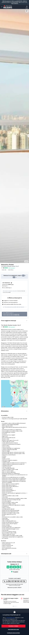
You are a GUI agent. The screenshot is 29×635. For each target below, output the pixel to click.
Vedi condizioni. (14, 3)
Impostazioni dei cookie (13, 629)
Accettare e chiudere (13, 626)
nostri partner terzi (10, 617)
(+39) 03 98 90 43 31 (15, 581)
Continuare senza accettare (13, 632)
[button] (2, 7)
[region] (14, 624)
